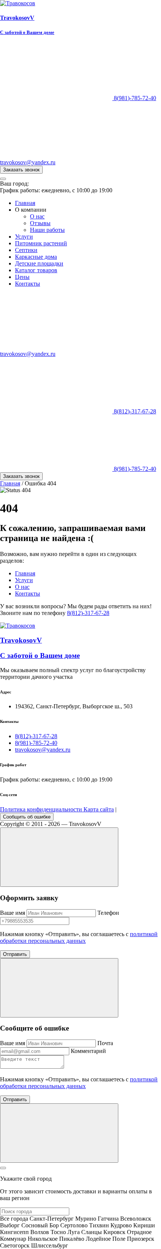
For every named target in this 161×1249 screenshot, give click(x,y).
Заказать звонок (21, 170)
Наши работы (47, 230)
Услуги (24, 236)
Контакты (27, 283)
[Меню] (3, 179)
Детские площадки (39, 263)
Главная (25, 203)
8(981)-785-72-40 (134, 98)
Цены (22, 277)
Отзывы (40, 223)
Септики (26, 250)
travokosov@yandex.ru (42, 749)
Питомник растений (41, 243)
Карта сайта (98, 809)
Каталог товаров (36, 270)
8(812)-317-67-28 (134, 411)
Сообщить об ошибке (27, 817)
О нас (37, 216)
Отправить (15, 954)
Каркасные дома (36, 257)
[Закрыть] (3, 1168)
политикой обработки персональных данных (79, 937)
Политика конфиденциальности (41, 809)
